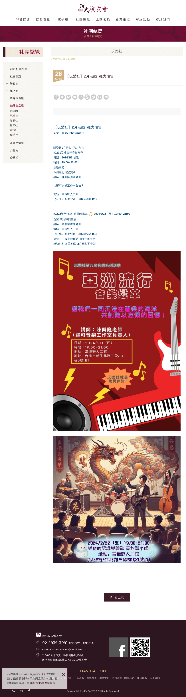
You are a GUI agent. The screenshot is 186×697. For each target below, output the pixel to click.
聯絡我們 (163, 19)
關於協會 (23, 19)
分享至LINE (75, 97)
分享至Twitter (62, 97)
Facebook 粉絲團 (118, 647)
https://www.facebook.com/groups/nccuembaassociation (30, 691)
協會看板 (43, 19)
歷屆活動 (143, 19)
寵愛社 (14, 134)
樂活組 (14, 90)
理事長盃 (91, 678)
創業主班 (123, 19)
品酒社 (14, 120)
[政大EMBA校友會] (93, 8)
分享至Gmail (106, 97)
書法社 (14, 130)
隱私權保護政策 (45, 682)
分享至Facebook (56, 97)
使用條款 (142, 678)
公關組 (14, 157)
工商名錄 (103, 19)
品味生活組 (17, 105)
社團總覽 (83, 19)
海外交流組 (17, 142)
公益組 (14, 150)
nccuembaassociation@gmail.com (62, 649)
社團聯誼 (15, 76)
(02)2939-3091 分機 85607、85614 (14, 691)
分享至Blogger (99, 97)
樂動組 (14, 83)
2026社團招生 (18, 69)
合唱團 (14, 110)
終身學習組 (17, 98)
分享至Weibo (93, 97)
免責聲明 (154, 678)
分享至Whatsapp (87, 97)
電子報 (63, 19)
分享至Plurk (68, 97)
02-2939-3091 (67, 643)
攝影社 (14, 125)
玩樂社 (14, 115)
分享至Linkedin (81, 97)
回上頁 (119, 597)
